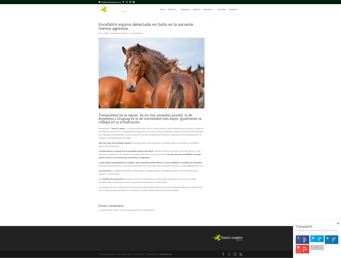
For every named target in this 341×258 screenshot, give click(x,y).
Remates (222, 10)
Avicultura (185, 10)
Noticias (171, 10)
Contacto (233, 10)
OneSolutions (165, 254)
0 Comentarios (136, 33)
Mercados (207, 10)
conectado (123, 210)
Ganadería (115, 33)
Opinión (196, 10)
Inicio (162, 10)
